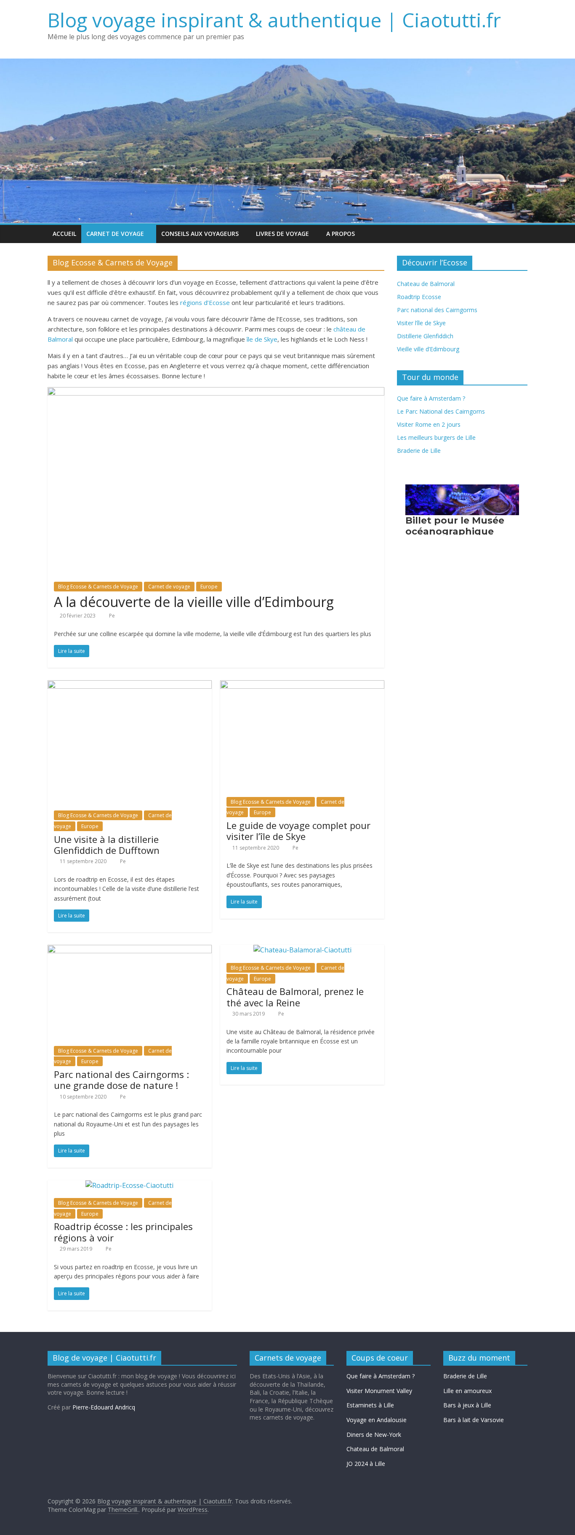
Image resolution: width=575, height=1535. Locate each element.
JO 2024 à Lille (365, 1464)
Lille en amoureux (467, 1391)
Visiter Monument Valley (379, 1391)
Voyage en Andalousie (376, 1420)
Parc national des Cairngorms (437, 310)
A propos (340, 234)
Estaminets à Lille (370, 1405)
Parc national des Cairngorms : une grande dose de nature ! (121, 1079)
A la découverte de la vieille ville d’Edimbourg (194, 602)
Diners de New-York (373, 1435)
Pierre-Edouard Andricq (103, 1407)
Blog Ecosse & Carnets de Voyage (98, 586)
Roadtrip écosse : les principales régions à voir (123, 1232)
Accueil (64, 234)
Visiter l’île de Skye (421, 323)
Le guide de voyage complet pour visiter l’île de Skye (298, 830)
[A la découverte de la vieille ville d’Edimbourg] (216, 392)
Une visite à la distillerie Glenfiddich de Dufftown (107, 844)
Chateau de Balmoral (426, 284)
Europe (209, 586)
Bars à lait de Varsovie (473, 1420)
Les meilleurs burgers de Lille (436, 437)
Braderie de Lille (419, 451)
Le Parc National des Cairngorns (441, 411)
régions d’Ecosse (205, 302)
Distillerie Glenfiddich (425, 336)
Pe (112, 615)
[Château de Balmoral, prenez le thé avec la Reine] (302, 950)
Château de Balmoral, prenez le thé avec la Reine (295, 996)
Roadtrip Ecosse (419, 297)
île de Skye (262, 339)
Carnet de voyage (115, 234)
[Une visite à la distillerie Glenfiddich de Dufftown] (130, 685)
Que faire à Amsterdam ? (380, 1376)
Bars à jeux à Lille (467, 1405)
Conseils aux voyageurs (200, 234)
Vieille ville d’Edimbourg (428, 349)
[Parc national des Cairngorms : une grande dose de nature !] (130, 950)
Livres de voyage (282, 234)
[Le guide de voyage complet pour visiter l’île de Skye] (302, 685)
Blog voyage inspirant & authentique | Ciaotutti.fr (274, 20)
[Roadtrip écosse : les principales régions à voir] (129, 1185)
